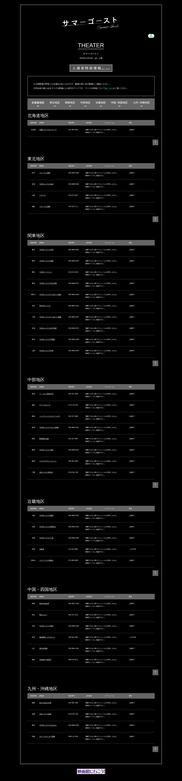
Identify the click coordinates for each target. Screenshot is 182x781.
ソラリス (42, 195)
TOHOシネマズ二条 (46, 538)
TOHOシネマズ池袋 (46, 261)
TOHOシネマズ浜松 (46, 450)
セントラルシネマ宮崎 (47, 736)
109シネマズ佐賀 (45, 714)
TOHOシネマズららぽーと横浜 (50, 294)
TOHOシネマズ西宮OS (47, 527)
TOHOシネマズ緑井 (46, 626)
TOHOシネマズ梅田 (46, 515)
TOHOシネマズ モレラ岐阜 (49, 427)
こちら (110, 88)
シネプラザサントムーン (48, 461)
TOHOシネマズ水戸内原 (48, 328)
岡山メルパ (43, 615)
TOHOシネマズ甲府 (46, 350)
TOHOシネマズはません (48, 725)
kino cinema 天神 (45, 703)
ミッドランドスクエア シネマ (49, 416)
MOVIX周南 (43, 648)
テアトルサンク (44, 405)
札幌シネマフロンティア (48, 129)
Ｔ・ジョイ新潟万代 (46, 394)
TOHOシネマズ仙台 (46, 184)
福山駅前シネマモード (47, 637)
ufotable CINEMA (45, 659)
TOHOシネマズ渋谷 (46, 249)
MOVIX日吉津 (44, 603)
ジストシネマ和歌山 (46, 560)
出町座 (41, 549)
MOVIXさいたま (45, 306)
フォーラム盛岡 (44, 173)
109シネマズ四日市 (46, 472)
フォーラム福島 (44, 206)
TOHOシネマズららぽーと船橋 (50, 317)
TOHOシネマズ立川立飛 (48, 283)
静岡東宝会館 (44, 438)
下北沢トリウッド (45, 272)
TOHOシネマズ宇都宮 (47, 339)
